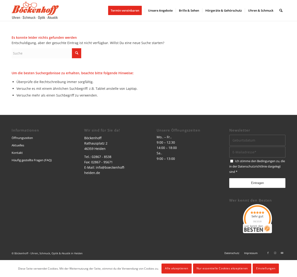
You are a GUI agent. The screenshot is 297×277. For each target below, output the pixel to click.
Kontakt (17, 153)
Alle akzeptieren (176, 268)
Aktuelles (18, 145)
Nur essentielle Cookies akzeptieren (222, 268)
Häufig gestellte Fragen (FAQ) (32, 160)
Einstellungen (265, 268)
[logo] (35, 10)
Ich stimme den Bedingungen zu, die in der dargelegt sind (257, 166)
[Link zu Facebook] (268, 252)
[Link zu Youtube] (281, 252)
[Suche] (280, 10)
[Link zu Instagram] (274, 252)
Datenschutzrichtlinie (252, 166)
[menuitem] (126, 10)
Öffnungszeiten (22, 138)
